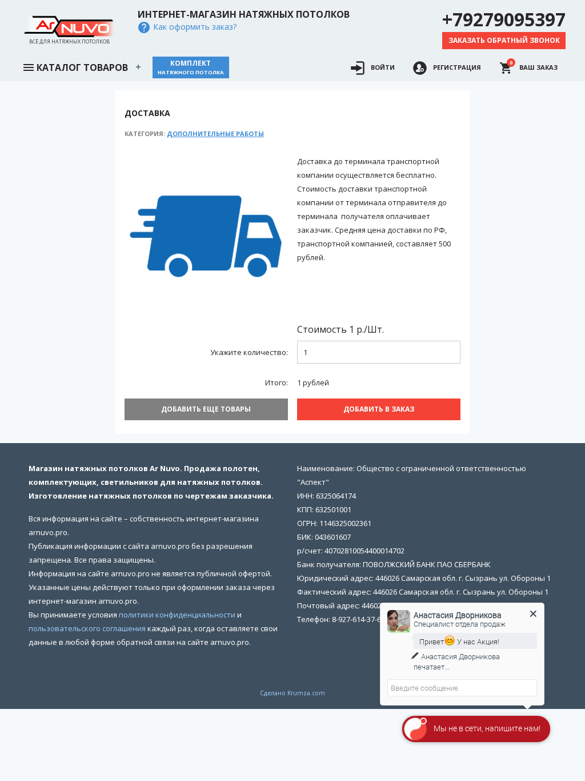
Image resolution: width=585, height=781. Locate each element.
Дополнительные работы (215, 133)
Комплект (191, 67)
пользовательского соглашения (87, 628)
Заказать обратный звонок (504, 40)
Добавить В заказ (378, 409)
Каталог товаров (82, 67)
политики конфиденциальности (177, 614)
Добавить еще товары (206, 409)
